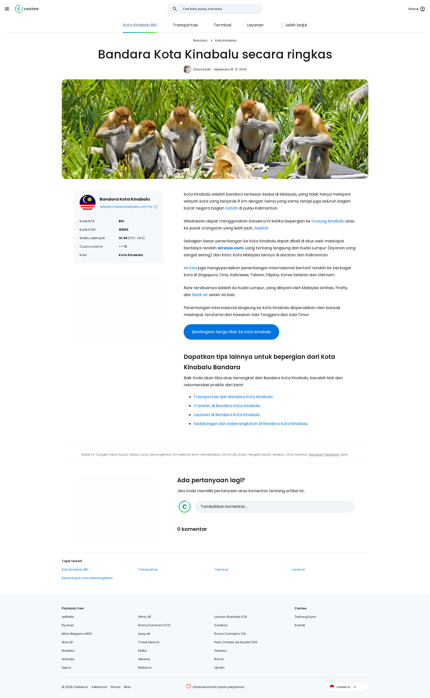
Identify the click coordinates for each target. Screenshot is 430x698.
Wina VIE (144, 617)
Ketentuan (99, 687)
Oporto (219, 667)
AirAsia (190, 268)
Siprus (66, 667)
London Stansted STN (230, 617)
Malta (142, 650)
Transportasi (185, 25)
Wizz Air (67, 642)
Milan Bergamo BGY (77, 634)
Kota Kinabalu (226, 40)
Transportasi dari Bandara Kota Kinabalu (233, 397)
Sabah (231, 208)
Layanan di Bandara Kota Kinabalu (227, 415)
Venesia (220, 650)
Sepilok (261, 228)
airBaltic (68, 617)
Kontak (300, 625)
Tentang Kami (305, 617)
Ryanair (68, 625)
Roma (219, 659)
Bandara (200, 40)
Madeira (68, 650)
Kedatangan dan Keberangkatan (87, 578)
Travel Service (148, 642)
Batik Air (200, 295)
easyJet (144, 634)
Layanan (255, 25)
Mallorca (145, 667)
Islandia (68, 659)
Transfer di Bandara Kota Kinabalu (227, 406)
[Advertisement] (119, 310)
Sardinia (220, 625)
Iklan (127, 687)
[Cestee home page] (27, 9)
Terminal (222, 25)
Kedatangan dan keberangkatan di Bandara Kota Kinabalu (251, 424)
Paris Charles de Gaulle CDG (235, 642)
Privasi (115, 687)
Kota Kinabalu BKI (140, 25)
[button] (7, 9)
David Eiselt (202, 69)
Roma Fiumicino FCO (154, 625)
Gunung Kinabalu (328, 221)
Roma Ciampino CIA (230, 634)
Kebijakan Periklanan (324, 454)
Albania (144, 659)
